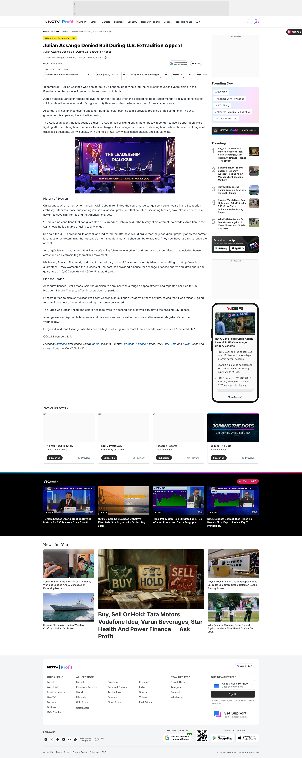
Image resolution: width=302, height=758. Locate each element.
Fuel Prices (145, 702)
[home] (61, 20)
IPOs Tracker (54, 712)
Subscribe (54, 457)
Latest (94, 21)
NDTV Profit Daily (111, 445)
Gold (173, 343)
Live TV (83, 21)
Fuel (166, 343)
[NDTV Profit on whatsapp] (75, 739)
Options (51, 707)
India (142, 687)
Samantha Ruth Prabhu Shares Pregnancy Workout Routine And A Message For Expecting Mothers (67, 585)
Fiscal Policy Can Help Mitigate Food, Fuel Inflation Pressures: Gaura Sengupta (177, 520)
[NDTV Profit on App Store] (247, 737)
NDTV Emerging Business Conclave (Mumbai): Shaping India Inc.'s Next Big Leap (121, 522)
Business (119, 21)
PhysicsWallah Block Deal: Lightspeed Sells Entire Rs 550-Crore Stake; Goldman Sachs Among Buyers (232, 585)
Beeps (167, 21)
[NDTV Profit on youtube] (69, 739)
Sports (143, 692)
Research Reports (150, 21)
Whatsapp (176, 697)
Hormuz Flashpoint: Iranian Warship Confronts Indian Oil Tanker (63, 627)
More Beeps (234, 397)
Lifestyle (81, 697)
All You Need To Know (60, 445)
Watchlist (52, 687)
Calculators (82, 707)
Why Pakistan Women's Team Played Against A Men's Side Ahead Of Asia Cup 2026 (231, 628)
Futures (51, 702)
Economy (132, 21)
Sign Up (233, 694)
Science (112, 697)
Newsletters (178, 682)
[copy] (205, 63)
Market (96, 343)
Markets (105, 21)
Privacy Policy (80, 752)
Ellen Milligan (57, 57)
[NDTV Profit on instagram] (57, 739)
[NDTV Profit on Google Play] (222, 737)
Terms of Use (62, 752)
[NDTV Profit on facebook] (45, 739)
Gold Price (82, 702)
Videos (143, 697)
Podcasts (176, 692)
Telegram (176, 687)
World (79, 692)
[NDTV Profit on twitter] (51, 739)
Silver (186, 343)
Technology (114, 692)
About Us (48, 752)
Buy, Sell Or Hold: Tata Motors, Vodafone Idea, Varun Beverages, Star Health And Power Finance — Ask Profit (150, 625)
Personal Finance (183, 21)
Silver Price (114, 702)
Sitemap (94, 752)
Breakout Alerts (56, 692)
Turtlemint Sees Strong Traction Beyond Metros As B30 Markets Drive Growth (67, 520)
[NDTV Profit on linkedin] (63, 739)
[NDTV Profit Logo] (59, 666)
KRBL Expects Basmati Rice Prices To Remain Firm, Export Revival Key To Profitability (229, 522)
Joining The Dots (221, 445)
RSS (104, 752)
